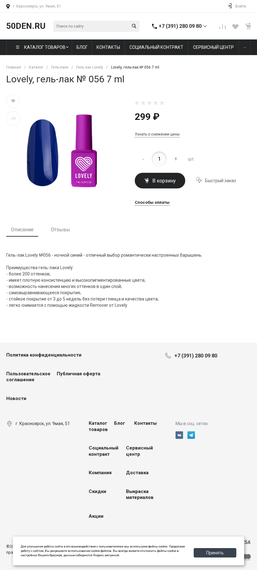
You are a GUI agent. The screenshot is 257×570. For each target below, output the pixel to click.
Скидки (97, 491)
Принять (215, 552)
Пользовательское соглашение (28, 377)
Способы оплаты (152, 202)
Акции (96, 516)
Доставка (137, 472)
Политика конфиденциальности (43, 355)
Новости (16, 398)
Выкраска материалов (140, 495)
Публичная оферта (78, 374)
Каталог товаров (98, 426)
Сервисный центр (139, 451)
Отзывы (60, 230)
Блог (119, 423)
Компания (100, 472)
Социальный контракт (103, 451)
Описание (22, 230)
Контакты (145, 423)
